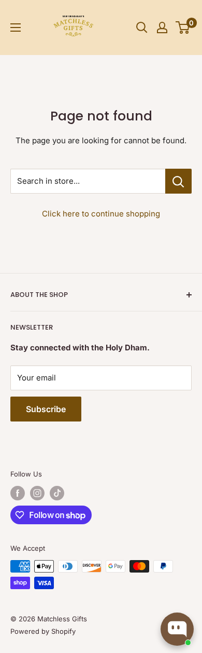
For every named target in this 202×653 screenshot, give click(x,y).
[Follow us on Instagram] (37, 493)
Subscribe (46, 409)
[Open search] (142, 27)
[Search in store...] (178, 181)
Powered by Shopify (43, 631)
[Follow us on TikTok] (57, 493)
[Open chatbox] (177, 629)
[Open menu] (15, 27)
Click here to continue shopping (101, 214)
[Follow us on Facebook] (17, 493)
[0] (183, 27)
